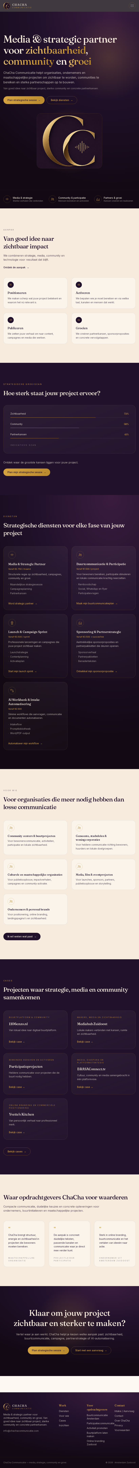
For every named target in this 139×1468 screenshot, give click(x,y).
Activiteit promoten (97, 1428)
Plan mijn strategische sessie (26, 472)
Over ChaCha (122, 1420)
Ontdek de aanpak (16, 267)
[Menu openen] (132, 5)
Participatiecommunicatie (100, 1423)
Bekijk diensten (62, 100)
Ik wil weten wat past (21, 936)
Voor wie (64, 1415)
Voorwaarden (122, 1430)
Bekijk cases (17, 1151)
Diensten (64, 1411)
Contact (119, 1415)
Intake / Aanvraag (124, 1411)
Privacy (119, 1425)
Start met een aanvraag (91, 1350)
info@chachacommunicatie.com (21, 1430)
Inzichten (64, 1425)
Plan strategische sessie (24, 100)
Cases (62, 1420)
